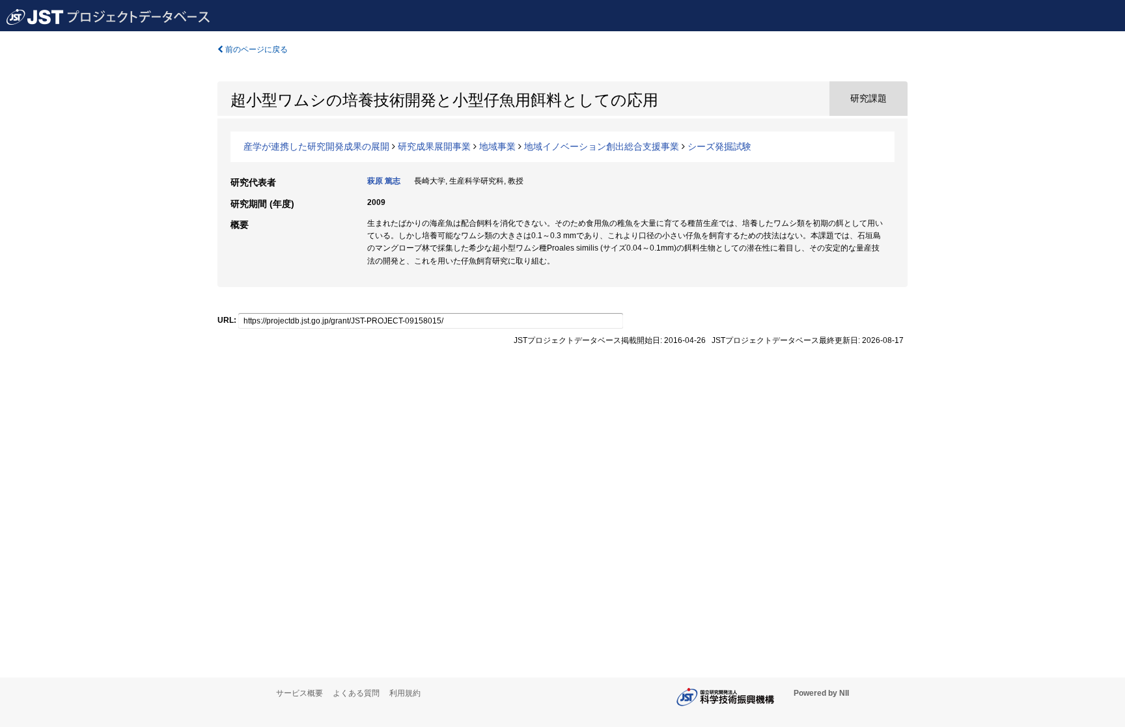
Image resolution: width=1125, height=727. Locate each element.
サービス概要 (299, 693)
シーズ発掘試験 (719, 146)
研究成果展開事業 (434, 146)
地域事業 (497, 146)
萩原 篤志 (383, 180)
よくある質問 (356, 693)
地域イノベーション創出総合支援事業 (601, 146)
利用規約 (405, 693)
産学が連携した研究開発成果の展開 (316, 146)
